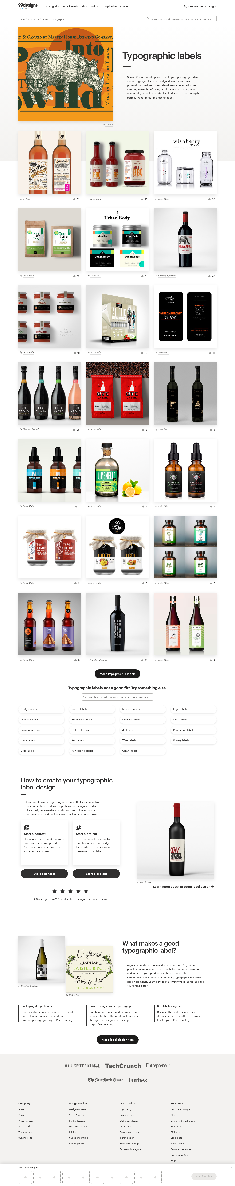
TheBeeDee (74, 995)
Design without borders (183, 1120)
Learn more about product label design (181, 886)
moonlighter (145, 881)
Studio (124, 6)
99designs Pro (76, 1143)
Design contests (77, 1109)
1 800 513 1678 (197, 6)
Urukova (26, 198)
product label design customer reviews (83, 899)
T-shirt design (127, 1137)
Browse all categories (131, 1149)
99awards (176, 1126)
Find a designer (91, 6)
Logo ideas (176, 1137)
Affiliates (175, 1132)
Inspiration (110, 6)
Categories (53, 6)
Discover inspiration (79, 1126)
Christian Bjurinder (167, 275)
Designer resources (181, 1149)
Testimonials (25, 1132)
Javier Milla (95, 198)
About (21, 1109)
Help (173, 1160)
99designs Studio (78, 1137)
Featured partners (180, 1154)
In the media (25, 1126)
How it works (71, 6)
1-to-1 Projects (76, 1115)
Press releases (25, 1120)
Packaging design (129, 1132)
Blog (173, 1115)
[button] (231, 1167)
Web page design (129, 1120)
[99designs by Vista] (28, 6)
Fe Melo (109, 124)
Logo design (126, 1109)
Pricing (73, 1132)
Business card (127, 1115)
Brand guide (126, 1126)
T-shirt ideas (177, 1143)
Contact (22, 1115)
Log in (213, 6)
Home (21, 19)
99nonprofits (25, 1137)
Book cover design (129, 1143)
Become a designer (181, 1109)
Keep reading (64, 1020)
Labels (45, 19)
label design (159, 97)
